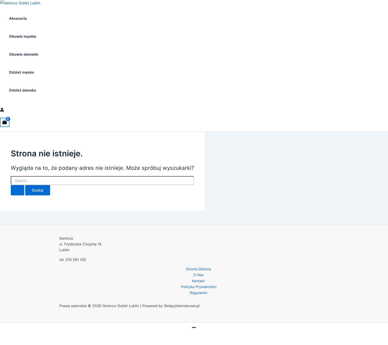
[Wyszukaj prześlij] (17, 190)
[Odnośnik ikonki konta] (2, 110)
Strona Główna (198, 269)
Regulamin (198, 292)
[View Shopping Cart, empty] (4, 122)
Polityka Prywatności (198, 286)
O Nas (198, 275)
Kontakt (198, 281)
